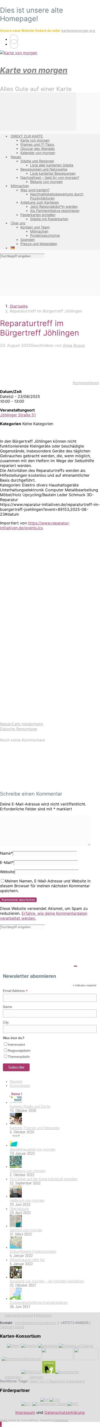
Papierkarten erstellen (37, 215)
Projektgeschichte (45, 235)
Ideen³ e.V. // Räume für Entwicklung (57, 1381)
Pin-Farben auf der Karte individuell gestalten (44, 1179)
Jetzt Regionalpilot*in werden (54, 206)
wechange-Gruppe (18, 1315)
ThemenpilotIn (19, 1057)
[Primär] (38, 111)
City (6, 1022)
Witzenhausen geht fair (27, 1260)
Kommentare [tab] (20, 1086)
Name (6, 853)
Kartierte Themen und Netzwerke (34, 1128)
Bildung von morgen (46, 182)
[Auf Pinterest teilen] (36, 644)
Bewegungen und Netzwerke (43, 169)
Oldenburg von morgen (27, 1171)
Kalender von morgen (37, 153)
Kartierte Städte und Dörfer (30, 1107)
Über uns (18, 223)
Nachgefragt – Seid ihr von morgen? (49, 177)
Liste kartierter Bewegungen (52, 173)
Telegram (35, 1377)
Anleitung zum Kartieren (39, 202)
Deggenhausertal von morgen (32, 1149)
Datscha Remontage (18, 728)
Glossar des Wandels (37, 148)
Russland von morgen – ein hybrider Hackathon (47, 1281)
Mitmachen (20, 186)
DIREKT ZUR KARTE (27, 136)
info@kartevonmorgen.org (35, 1323)
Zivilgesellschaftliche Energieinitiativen (39, 1303)
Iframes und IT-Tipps (37, 144)
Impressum (25, 1412)
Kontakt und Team (35, 227)
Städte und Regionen (37, 161)
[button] (1, 1424)
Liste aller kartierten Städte (51, 165)
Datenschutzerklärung (64, 1412)
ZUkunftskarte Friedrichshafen (33, 1252)
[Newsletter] (14, 44)
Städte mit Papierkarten (49, 219)
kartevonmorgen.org (78, 31)
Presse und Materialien (38, 244)
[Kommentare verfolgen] (36, 784)
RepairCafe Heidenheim (21, 724)
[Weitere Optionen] (36, 719)
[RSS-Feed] (14, 39)
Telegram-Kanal (12, 1327)
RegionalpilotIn (19, 1050)
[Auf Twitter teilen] (36, 569)
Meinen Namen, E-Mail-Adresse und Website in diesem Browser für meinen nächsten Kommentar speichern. (45, 885)
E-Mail (7, 862)
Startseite (19, 306)
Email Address (15, 990)
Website (7, 871)
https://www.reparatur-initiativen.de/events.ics (35, 525)
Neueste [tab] (16, 1081)
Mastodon (44, 1315)
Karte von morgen (33, 70)
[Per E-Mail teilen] (36, 681)
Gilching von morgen (26, 1230)
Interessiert (16, 1044)
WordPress (61, 1420)
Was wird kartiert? (35, 190)
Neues (16, 157)
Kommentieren (86, 382)
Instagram (13, 1377)
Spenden (27, 240)
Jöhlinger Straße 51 (18, 414)
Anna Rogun (74, 345)
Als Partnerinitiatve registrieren (54, 211)
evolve (4, 1420)
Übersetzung (19, 1209)
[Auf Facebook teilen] (36, 606)
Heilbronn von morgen (27, 1200)
